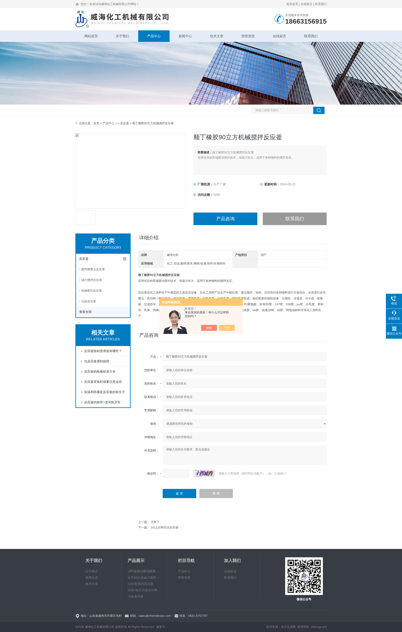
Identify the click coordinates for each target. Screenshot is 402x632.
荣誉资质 (248, 36)
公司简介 (91, 571)
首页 (96, 123)
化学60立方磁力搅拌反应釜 (145, 577)
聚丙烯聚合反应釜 (93, 269)
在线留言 (306, 4)
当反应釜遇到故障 (96, 361)
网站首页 (91, 36)
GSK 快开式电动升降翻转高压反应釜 (145, 590)
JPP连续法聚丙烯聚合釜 (145, 571)
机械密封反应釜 (91, 290)
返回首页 (292, 4)
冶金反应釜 (88, 301)
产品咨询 (225, 218)
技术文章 (216, 36)
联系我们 (321, 4)
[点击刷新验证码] (203, 473)
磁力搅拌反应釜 (91, 280)
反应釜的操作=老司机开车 (102, 402)
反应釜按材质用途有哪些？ (103, 351)
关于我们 (122, 36)
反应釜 (124, 123)
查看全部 (85, 312)
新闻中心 (185, 36)
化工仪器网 (288, 626)
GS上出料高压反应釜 (164, 527)
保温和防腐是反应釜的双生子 (104, 392)
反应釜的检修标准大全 (100, 371)
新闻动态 (91, 577)
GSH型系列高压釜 (140, 584)
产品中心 (154, 36)
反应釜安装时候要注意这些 (103, 381)
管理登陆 (303, 626)
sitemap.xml (319, 626)
